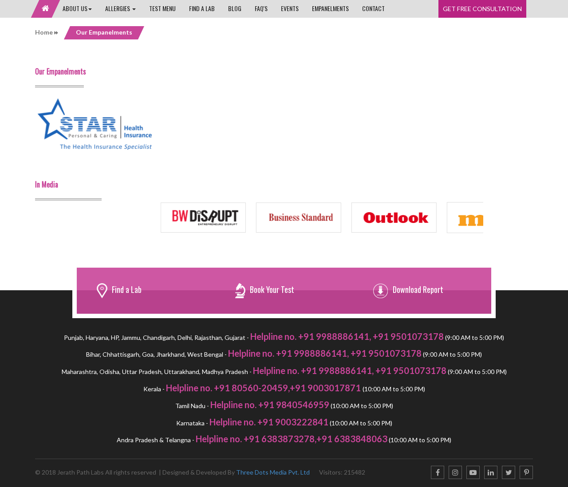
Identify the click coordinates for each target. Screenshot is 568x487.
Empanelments (330, 8)
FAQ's (261, 8)
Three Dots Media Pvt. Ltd (273, 472)
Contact (373, 8)
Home (44, 32)
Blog (234, 8)
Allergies (118, 8)
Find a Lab (202, 8)
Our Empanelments (104, 32)
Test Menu (162, 8)
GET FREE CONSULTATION (482, 8)
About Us (75, 8)
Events (290, 8)
